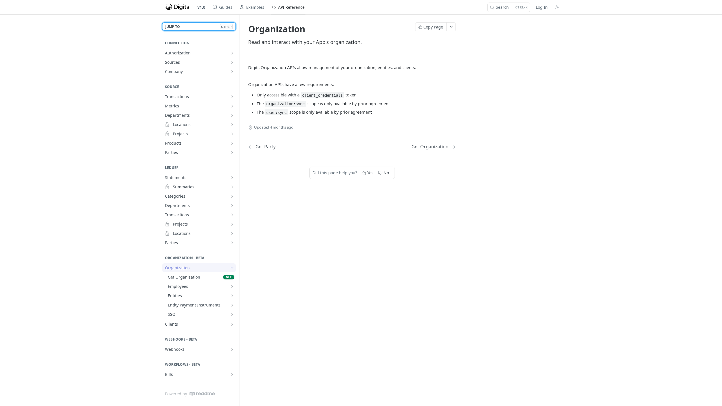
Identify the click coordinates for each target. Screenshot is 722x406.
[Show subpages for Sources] (232, 62)
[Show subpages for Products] (232, 143)
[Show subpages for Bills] (232, 374)
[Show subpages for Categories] (232, 196)
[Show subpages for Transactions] (232, 96)
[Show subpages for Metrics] (232, 106)
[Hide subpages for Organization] (232, 268)
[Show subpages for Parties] (232, 152)
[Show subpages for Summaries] (232, 187)
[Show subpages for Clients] (232, 324)
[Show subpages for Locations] (232, 124)
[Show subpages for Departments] (232, 115)
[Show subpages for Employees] (232, 286)
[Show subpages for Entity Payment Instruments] (232, 305)
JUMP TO (198, 26)
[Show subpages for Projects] (232, 134)
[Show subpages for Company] (232, 71)
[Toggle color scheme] (556, 7)
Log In (542, 7)
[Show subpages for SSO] (232, 314)
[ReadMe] (202, 394)
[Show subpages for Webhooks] (232, 349)
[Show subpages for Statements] (232, 177)
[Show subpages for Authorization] (232, 53)
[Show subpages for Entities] (232, 296)
